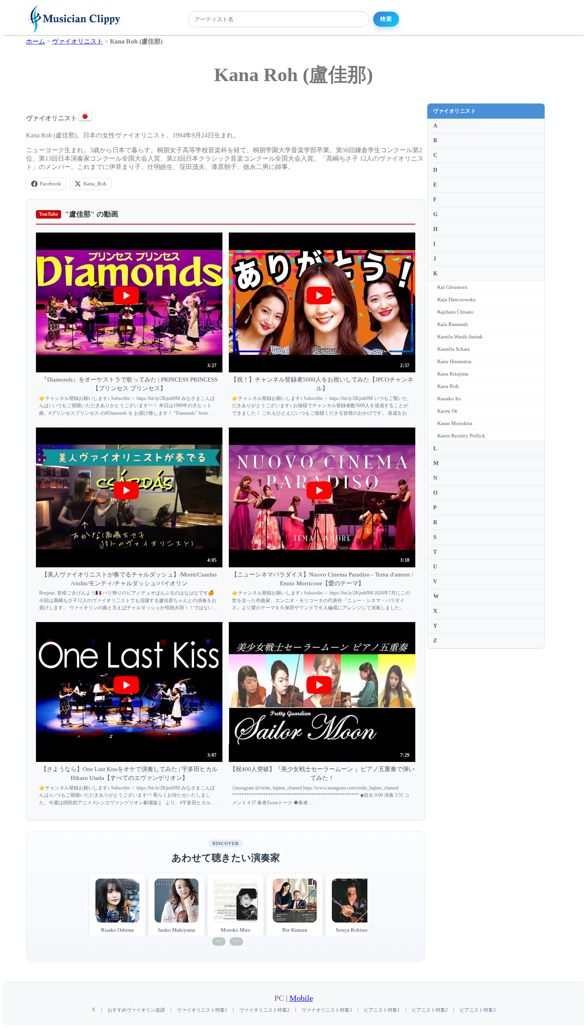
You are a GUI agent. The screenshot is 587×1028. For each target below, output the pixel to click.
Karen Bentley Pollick (461, 436)
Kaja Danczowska (456, 299)
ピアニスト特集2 (430, 1010)
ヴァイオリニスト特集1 (202, 1010)
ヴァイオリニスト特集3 (326, 1010)
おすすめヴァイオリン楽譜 (136, 1010)
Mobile (301, 998)
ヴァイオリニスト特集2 (264, 1010)
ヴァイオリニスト (454, 111)
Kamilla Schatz (453, 349)
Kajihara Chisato (455, 312)
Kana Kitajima (452, 374)
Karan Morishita (454, 423)
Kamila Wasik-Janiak (460, 337)
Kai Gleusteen (452, 287)
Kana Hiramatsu (454, 361)
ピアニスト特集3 (478, 1010)
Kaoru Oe (447, 411)
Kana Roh (448, 386)
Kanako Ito (449, 399)
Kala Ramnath (452, 324)
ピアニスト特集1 (382, 1010)
